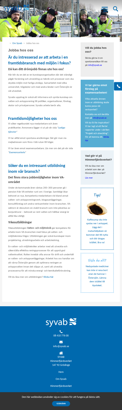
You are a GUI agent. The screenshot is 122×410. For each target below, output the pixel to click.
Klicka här (49, 277)
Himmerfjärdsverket (61, 386)
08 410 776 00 (61, 335)
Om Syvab (17, 43)
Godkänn (61, 404)
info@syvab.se (61, 346)
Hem (61, 372)
